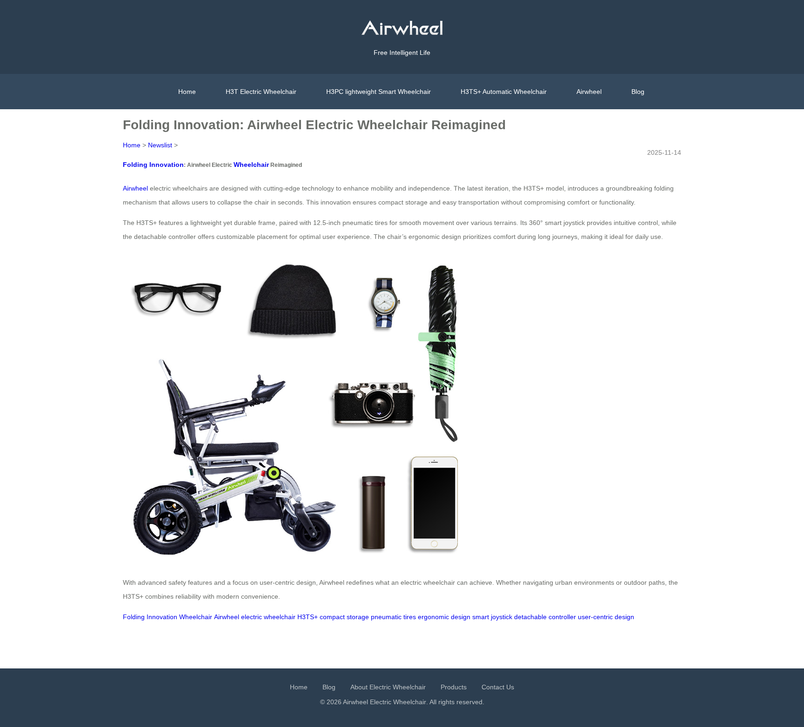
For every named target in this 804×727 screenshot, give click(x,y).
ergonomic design (444, 617)
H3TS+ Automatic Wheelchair (504, 91)
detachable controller (545, 617)
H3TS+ (307, 617)
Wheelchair (251, 164)
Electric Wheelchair (398, 702)
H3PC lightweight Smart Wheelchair (378, 91)
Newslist (160, 145)
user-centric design (606, 617)
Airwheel (589, 91)
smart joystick (492, 617)
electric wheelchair (268, 617)
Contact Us (498, 687)
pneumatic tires (393, 617)
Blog (637, 91)
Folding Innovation (153, 164)
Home (187, 91)
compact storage (344, 617)
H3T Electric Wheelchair (261, 91)
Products (454, 687)
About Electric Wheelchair (388, 687)
